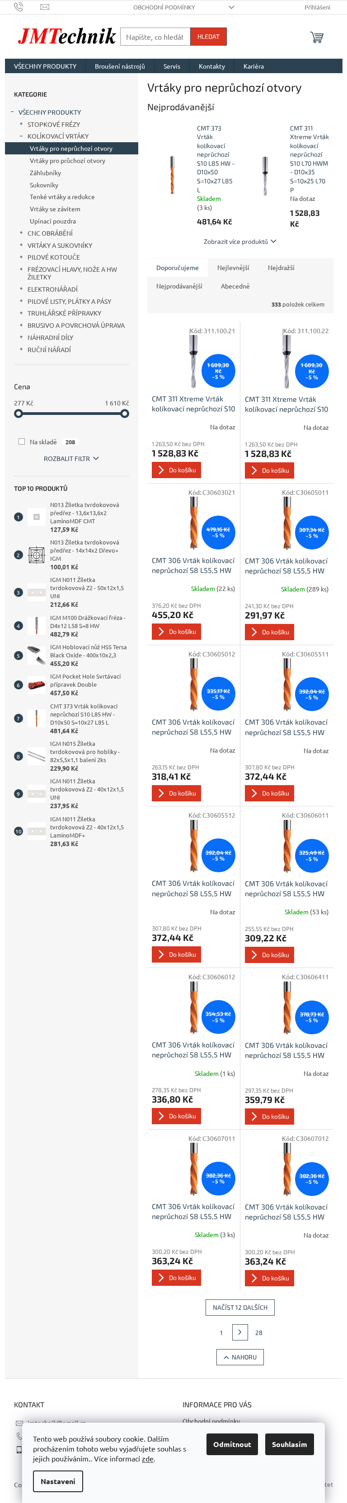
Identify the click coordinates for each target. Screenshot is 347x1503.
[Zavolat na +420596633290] (27, 6)
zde (148, 1458)
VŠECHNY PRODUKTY (50, 112)
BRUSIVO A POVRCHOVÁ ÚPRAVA (76, 325)
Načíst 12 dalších (240, 1307)
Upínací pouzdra (53, 221)
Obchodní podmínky (164, 7)
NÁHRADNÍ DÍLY (50, 337)
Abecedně (235, 286)
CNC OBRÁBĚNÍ (50, 233)
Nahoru (244, 1357)
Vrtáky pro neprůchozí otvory (71, 148)
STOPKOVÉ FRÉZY (54, 124)
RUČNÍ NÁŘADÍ (49, 349)
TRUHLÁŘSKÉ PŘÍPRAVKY (64, 313)
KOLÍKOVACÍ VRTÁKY (58, 136)
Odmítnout (232, 1444)
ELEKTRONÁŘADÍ (53, 289)
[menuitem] (45, 66)
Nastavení (58, 1481)
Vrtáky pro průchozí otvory (67, 160)
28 (259, 1332)
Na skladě (52, 441)
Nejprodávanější (179, 286)
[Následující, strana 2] (240, 1332)
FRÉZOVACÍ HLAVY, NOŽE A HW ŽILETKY (72, 273)
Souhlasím (289, 1444)
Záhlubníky (45, 172)
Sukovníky (44, 185)
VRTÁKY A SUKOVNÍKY (60, 245)
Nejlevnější (233, 267)
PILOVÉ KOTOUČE (54, 257)
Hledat (208, 36)
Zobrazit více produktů (236, 241)
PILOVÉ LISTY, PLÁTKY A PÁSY (69, 301)
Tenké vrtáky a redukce (62, 196)
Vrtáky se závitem (55, 209)
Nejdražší (281, 267)
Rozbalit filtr (67, 458)
